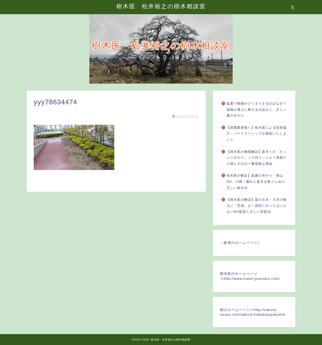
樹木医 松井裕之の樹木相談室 (161, 6)
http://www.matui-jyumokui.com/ (252, 279)
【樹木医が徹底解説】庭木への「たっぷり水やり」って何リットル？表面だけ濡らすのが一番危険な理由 (257, 158)
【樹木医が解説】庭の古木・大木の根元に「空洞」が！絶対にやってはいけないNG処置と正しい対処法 (257, 205)
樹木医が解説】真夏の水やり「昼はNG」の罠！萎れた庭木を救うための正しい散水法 (256, 181)
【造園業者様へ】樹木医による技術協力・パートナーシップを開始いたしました (257, 133)
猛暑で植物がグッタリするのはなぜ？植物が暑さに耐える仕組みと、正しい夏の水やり (257, 109)
